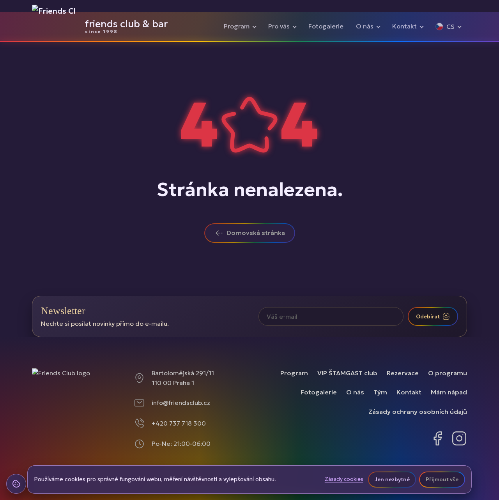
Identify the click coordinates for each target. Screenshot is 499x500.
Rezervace (403, 373)
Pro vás (279, 26)
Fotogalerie (325, 26)
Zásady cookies (344, 479)
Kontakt (404, 26)
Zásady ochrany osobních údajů (417, 411)
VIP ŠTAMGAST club (347, 373)
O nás (364, 26)
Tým (380, 392)
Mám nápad (449, 392)
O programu (447, 373)
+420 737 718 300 (179, 423)
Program (237, 26)
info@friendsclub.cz (181, 402)
